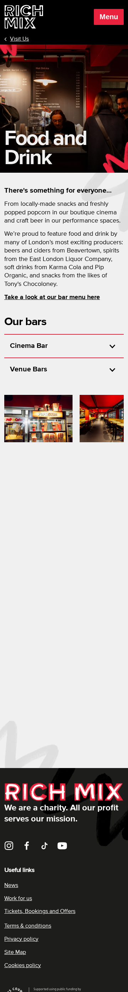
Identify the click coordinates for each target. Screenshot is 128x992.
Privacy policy (21, 939)
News (11, 885)
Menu (109, 17)
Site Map (15, 952)
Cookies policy (22, 965)
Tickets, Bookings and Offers (39, 911)
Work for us (18, 898)
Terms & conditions (27, 925)
